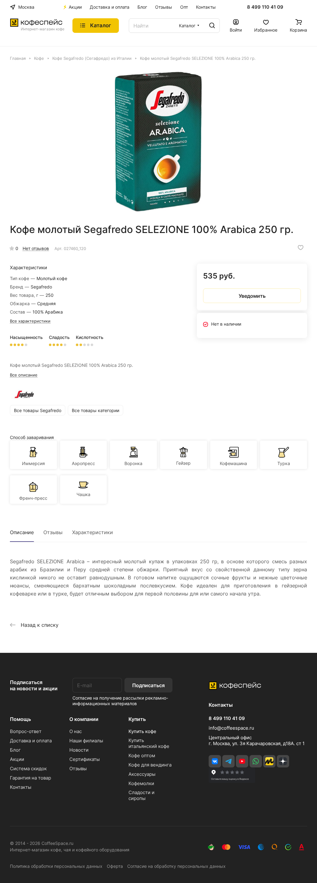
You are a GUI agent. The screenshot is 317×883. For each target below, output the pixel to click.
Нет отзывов (36, 248)
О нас (75, 731)
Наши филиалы (86, 741)
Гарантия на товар (30, 778)
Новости (79, 750)
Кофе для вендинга (150, 765)
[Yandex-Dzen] (283, 761)
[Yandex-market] (269, 761)
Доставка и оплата (31, 741)
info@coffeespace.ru (231, 728)
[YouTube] (242, 761)
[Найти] (212, 25)
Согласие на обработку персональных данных (176, 866)
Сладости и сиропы (141, 795)
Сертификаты (84, 759)
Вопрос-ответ (25, 731)
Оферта (115, 866)
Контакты (20, 787)
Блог (15, 750)
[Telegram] (228, 761)
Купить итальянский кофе (148, 743)
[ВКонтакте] (215, 761)
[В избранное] (300, 247)
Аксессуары (141, 774)
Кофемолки (141, 783)
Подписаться (148, 685)
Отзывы (53, 532)
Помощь (20, 719)
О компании (83, 719)
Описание (22, 532)
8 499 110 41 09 (265, 7)
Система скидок (28, 768)
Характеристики (92, 532)
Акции (17, 759)
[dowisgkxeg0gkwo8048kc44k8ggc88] (158, 142)
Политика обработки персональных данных (56, 866)
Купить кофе (142, 731)
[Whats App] (256, 761)
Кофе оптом (141, 755)
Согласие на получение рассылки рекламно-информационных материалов (120, 700)
